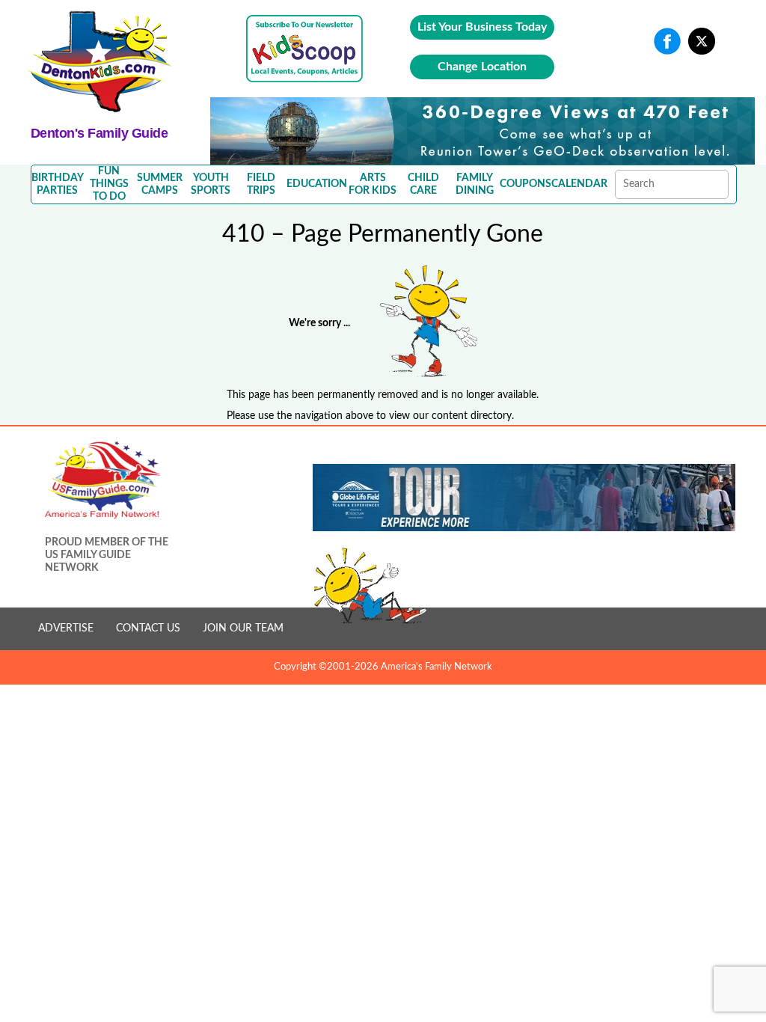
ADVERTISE (66, 628)
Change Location (482, 67)
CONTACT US (148, 628)
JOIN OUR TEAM (243, 628)
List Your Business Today (482, 27)
